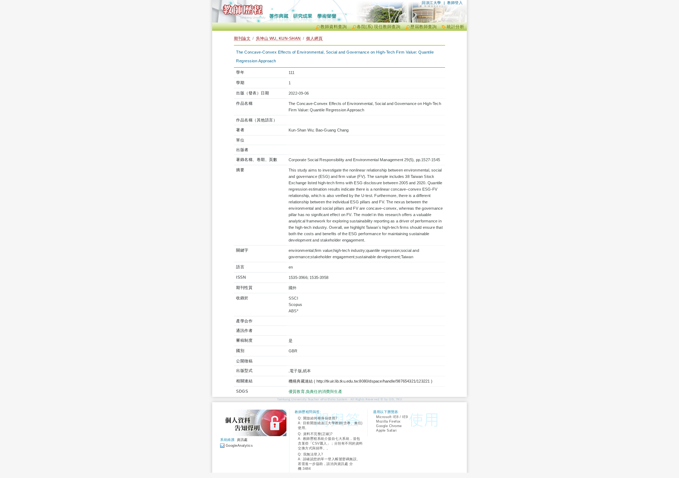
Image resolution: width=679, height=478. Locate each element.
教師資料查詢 (333, 26)
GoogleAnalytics (239, 446)
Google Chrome (389, 426)
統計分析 (455, 26)
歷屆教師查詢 (423, 26)
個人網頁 (314, 38)
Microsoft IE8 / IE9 (392, 417)
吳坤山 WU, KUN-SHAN (278, 38)
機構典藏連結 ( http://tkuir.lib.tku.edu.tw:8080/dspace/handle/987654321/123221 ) (360, 381)
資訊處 (242, 440)
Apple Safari (386, 430)
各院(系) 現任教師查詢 (378, 26)
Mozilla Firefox (388, 421)
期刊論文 (242, 38)
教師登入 (455, 3)
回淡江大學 (431, 3)
